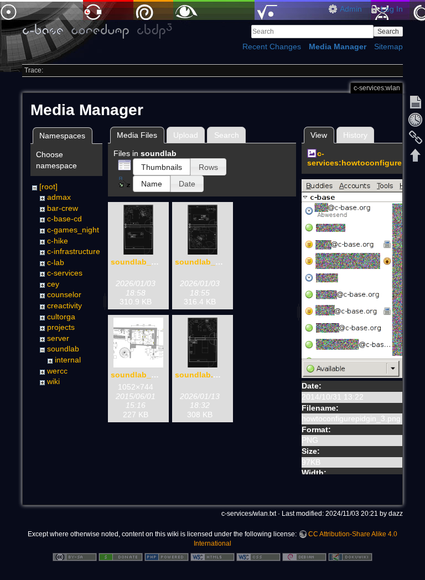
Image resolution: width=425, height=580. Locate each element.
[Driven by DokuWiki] (350, 556)
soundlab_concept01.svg (159, 261)
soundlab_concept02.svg (223, 261)
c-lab (55, 262)
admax (59, 197)
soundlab (63, 348)
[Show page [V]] (415, 102)
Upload (185, 135)
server (58, 338)
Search (388, 31)
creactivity (64, 305)
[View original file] (360, 277)
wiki (53, 381)
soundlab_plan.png (148, 374)
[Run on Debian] (304, 556)
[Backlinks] (415, 137)
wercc (57, 370)
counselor (64, 294)
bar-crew (62, 208)
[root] (48, 186)
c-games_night (73, 229)
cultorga (61, 316)
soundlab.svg (201, 374)
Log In (392, 8)
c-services (64, 272)
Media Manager (337, 46)
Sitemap (388, 46)
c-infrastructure (73, 251)
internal (68, 359)
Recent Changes (271, 46)
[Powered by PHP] (166, 556)
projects (61, 327)
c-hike (57, 240)
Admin (351, 8)
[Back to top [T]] (415, 155)
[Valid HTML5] (212, 556)
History (355, 135)
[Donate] (121, 556)
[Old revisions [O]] (415, 119)
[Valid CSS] (258, 556)
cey (53, 283)
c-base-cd (64, 218)
